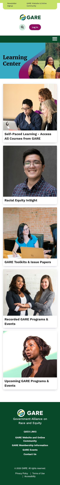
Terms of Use (38, 473)
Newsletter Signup (12, 4)
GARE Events (30, 449)
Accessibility (30, 476)
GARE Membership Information (30, 445)
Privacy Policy (21, 473)
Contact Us (30, 454)
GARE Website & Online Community (37, 4)
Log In (35, 27)
